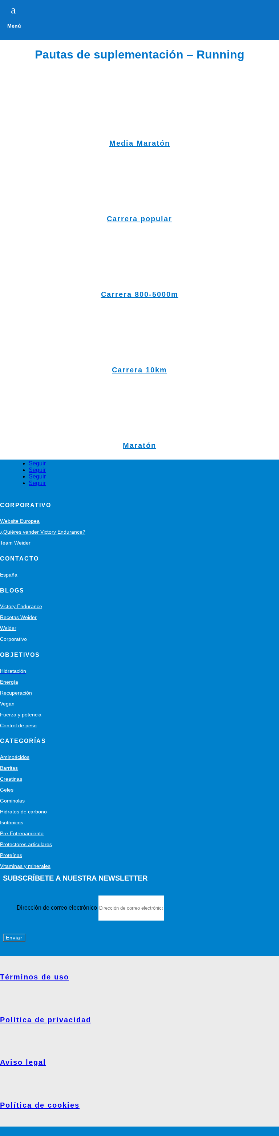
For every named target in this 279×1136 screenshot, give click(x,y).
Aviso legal (23, 1062)
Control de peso (18, 725)
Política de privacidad (45, 1020)
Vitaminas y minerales (25, 866)
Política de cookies (40, 1105)
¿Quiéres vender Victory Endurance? (42, 532)
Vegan (7, 704)
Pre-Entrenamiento (22, 833)
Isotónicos (11, 822)
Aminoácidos (14, 757)
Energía (9, 682)
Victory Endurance (21, 606)
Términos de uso (34, 977)
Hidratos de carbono (23, 811)
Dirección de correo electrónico (57, 908)
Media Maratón (139, 143)
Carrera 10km (139, 370)
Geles (6, 790)
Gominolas (12, 801)
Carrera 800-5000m (139, 294)
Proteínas (11, 855)
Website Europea (20, 521)
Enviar (14, 938)
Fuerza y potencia (20, 714)
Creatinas (11, 779)
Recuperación (16, 693)
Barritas (9, 768)
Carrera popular (139, 219)
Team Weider (15, 543)
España (8, 575)
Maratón (139, 445)
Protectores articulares (26, 844)
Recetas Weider (18, 617)
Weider (8, 628)
